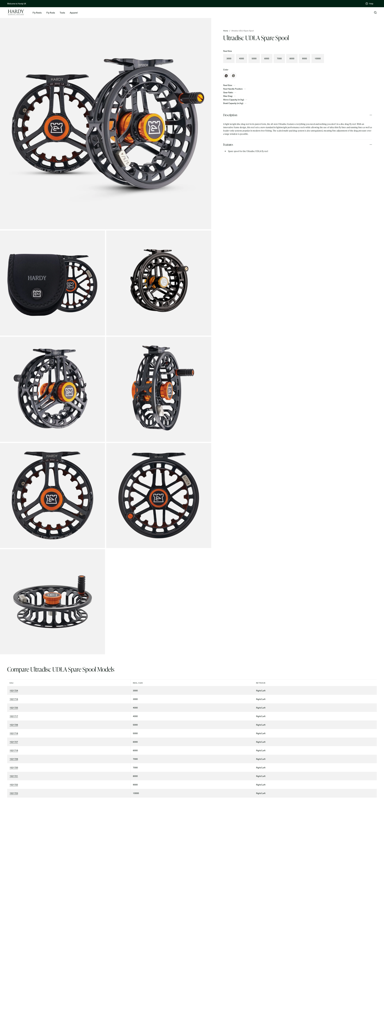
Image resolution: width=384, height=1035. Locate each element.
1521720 (14, 767)
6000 (266, 58)
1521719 (14, 750)
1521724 (14, 690)
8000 (292, 58)
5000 (254, 58)
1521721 (14, 776)
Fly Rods (50, 12)
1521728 (14, 759)
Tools (62, 12)
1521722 (14, 784)
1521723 (14, 793)
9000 (304, 58)
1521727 (14, 741)
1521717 (14, 716)
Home (225, 30)
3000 (228, 58)
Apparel (74, 12)
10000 (318, 58)
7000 (279, 58)
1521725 (14, 707)
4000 (241, 58)
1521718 (14, 733)
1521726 (14, 724)
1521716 (14, 699)
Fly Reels (37, 12)
